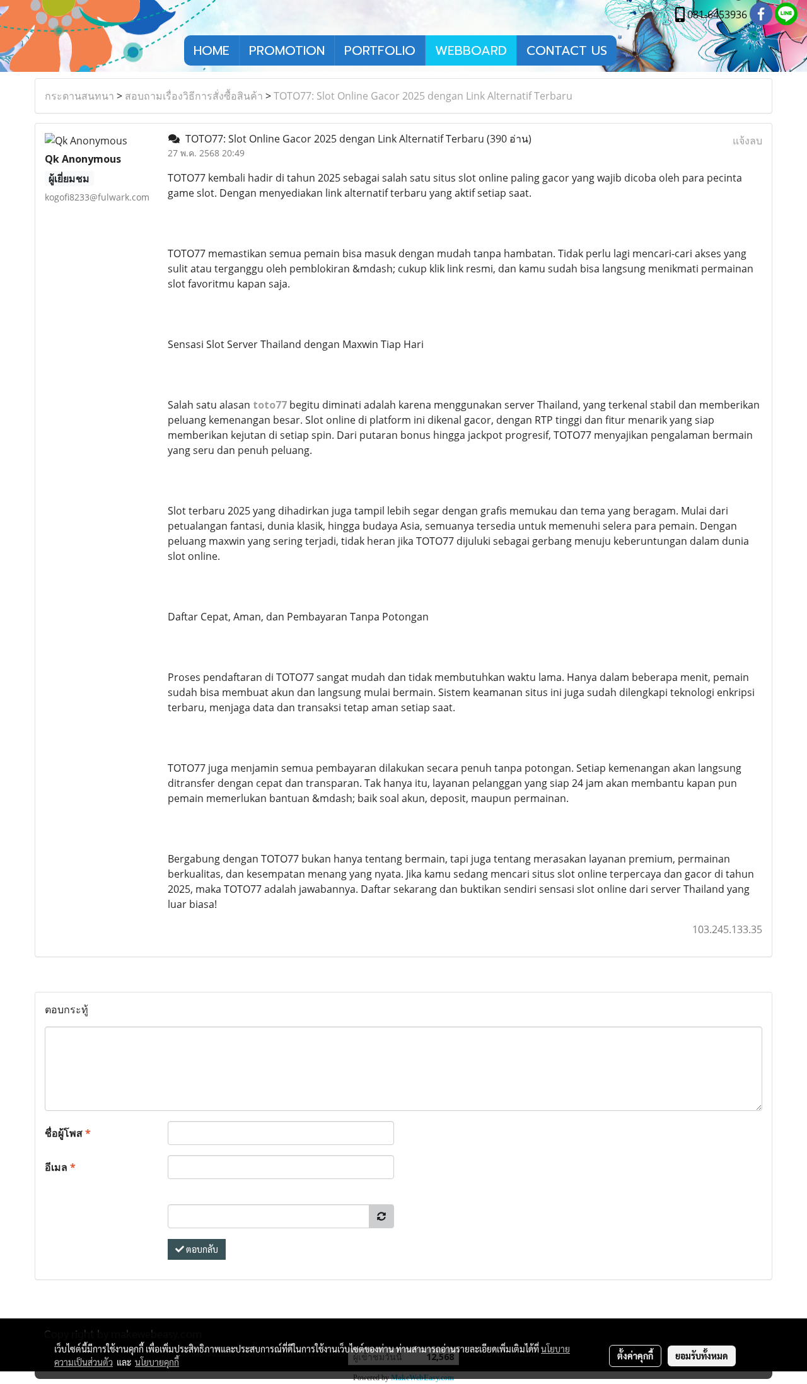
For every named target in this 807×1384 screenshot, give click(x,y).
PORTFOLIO (379, 50)
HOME (211, 50)
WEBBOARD (471, 50)
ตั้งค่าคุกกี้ (635, 1355)
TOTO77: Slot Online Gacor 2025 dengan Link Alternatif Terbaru (423, 96)
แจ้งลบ (747, 141)
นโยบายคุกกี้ (157, 1362)
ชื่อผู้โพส (68, 1133)
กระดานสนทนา (79, 96)
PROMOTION (287, 50)
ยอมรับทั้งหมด (701, 1355)
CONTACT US (566, 50)
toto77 (270, 405)
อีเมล (60, 1167)
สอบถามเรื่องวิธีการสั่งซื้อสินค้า (194, 96)
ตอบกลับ (201, 1249)
